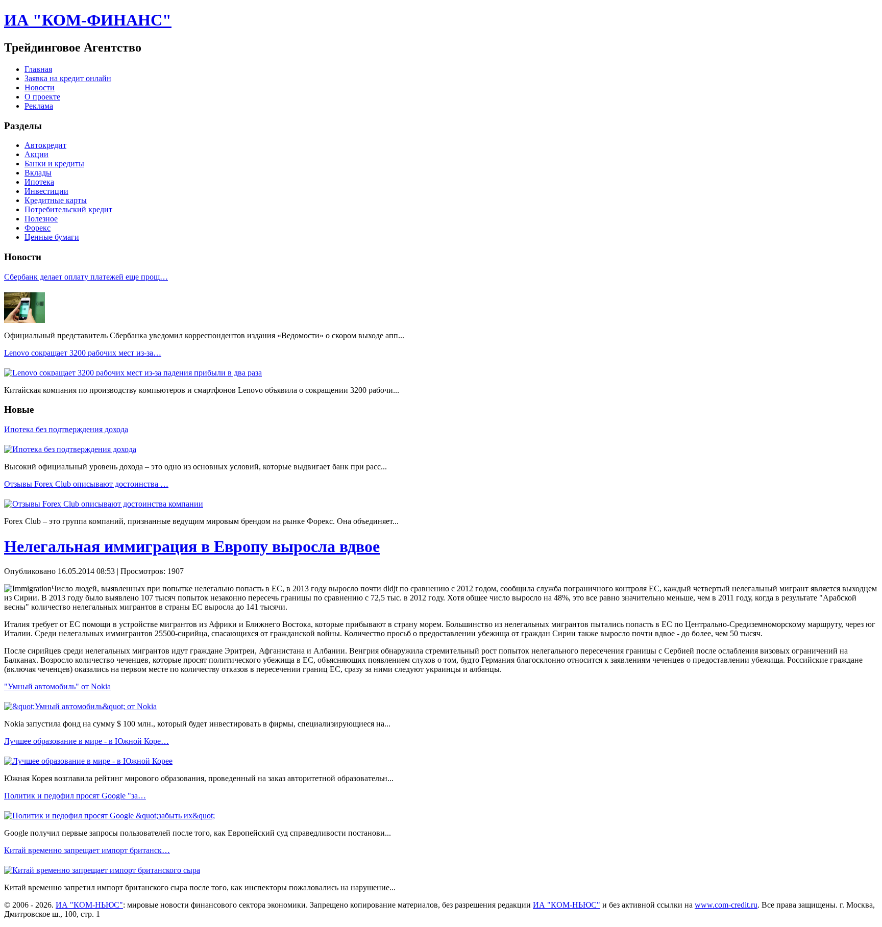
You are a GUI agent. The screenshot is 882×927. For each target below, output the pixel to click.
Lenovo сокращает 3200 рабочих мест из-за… (82, 352)
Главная (38, 69)
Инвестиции (46, 191)
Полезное (41, 218)
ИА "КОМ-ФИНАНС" (88, 20)
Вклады (38, 172)
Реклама (38, 106)
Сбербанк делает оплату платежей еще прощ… (86, 276)
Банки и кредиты (54, 163)
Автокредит (45, 145)
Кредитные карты (55, 200)
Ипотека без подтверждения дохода (66, 429)
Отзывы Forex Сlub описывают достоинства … (86, 484)
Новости (39, 87)
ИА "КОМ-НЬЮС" (89, 904)
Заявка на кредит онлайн (67, 78)
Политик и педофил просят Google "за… (75, 795)
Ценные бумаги (51, 237)
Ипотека (39, 182)
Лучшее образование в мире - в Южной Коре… (86, 741)
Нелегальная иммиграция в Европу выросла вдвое (192, 546)
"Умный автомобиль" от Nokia (57, 686)
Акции (36, 154)
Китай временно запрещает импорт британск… (87, 850)
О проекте (42, 96)
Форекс (37, 227)
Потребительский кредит (68, 209)
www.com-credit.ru (726, 904)
